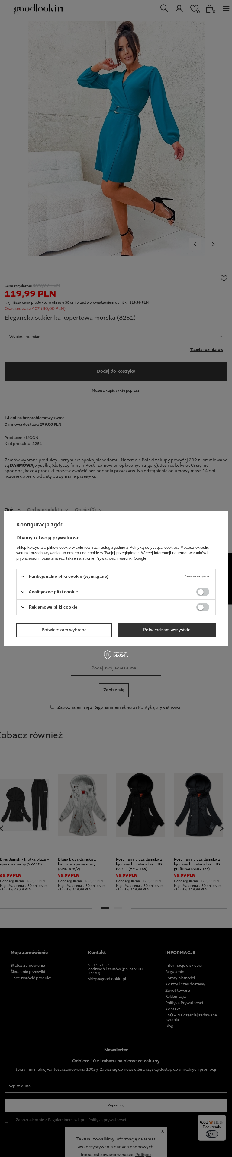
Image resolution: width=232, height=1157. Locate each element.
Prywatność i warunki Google (120, 558)
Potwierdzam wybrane (64, 630)
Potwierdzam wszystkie (166, 630)
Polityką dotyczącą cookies (154, 547)
